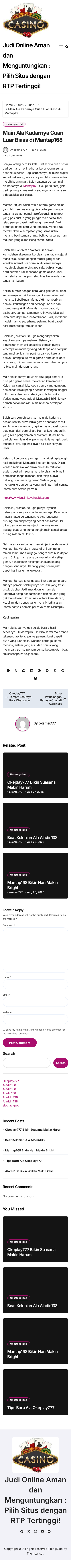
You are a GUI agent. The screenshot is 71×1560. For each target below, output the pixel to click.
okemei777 (47, 723)
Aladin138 (9, 1085)
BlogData (56, 1549)
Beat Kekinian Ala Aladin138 (32, 837)
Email (6, 994)
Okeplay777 (11, 1081)
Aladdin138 (10, 1097)
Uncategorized (14, 124)
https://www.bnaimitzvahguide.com (26, 497)
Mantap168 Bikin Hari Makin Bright (29, 1150)
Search (9, 1053)
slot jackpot (11, 1105)
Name (7, 977)
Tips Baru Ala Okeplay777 (23, 1161)
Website (7, 1012)
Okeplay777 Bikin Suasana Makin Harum (33, 1129)
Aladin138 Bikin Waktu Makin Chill (29, 1171)
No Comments (14, 155)
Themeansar (35, 1553)
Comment (9, 925)
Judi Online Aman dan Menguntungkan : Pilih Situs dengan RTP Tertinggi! (26, 66)
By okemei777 (18, 149)
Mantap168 (30, 186)
